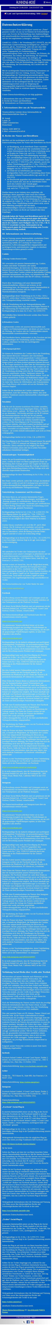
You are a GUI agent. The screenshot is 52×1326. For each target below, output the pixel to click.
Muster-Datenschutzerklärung (13, 1310)
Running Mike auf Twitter (24, 1321)
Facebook (28, 1321)
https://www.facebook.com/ (12, 621)
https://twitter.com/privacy (29, 1082)
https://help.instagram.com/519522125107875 (18, 957)
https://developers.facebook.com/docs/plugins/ (19, 1144)
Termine (44, 14)
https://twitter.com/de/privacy (13, 588)
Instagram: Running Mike (32, 1321)
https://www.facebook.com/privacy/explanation (19, 767)
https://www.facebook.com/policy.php (33, 1066)
